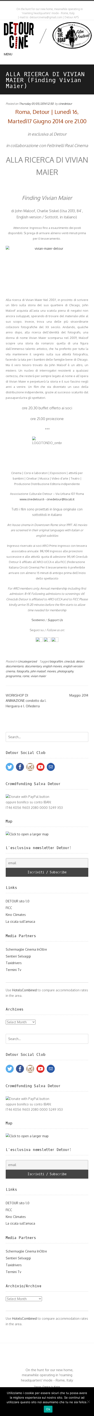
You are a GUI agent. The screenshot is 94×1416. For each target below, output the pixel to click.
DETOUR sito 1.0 (17, 901)
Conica (46, 1386)
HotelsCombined (24, 990)
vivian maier (38, 676)
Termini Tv (13, 970)
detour (80, 661)
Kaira (57, 1386)
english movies (52, 666)
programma (13, 676)
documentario (15, 666)
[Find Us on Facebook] (48, 4)
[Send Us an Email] (44, 4)
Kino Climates (16, 915)
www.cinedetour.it (32, 499)
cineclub (69, 661)
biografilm (56, 661)
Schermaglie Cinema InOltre (26, 949)
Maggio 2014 (78, 695)
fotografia (22, 671)
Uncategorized (27, 661)
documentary (33, 666)
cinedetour (65, 103)
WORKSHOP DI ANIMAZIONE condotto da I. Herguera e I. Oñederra (26, 700)
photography (65, 671)
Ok (48, 1409)
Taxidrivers (14, 963)
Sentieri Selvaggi (18, 956)
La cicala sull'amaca (20, 921)
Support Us (55, 620)
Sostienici (38, 620)
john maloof (37, 671)
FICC (9, 908)
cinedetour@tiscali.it (60, 499)
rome (25, 676)
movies (51, 671)
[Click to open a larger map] (27, 834)
